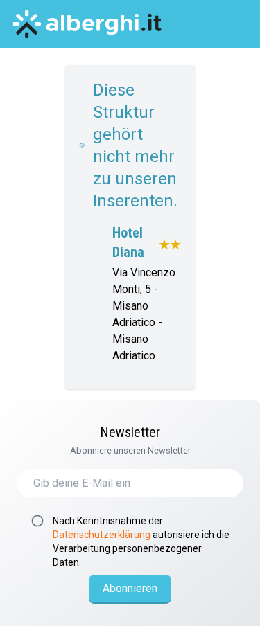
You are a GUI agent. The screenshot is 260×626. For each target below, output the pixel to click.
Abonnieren (130, 588)
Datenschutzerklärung (101, 534)
